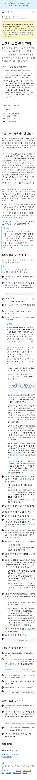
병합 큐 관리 (29, 524)
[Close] (31, 3)
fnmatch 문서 (28, 183)
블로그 (25, 773)
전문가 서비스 (17, 773)
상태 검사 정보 (28, 479)
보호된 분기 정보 (11, 224)
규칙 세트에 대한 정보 (24, 245)
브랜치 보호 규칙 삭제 (13, 700)
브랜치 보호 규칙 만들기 (14, 254)
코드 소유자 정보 (27, 420)
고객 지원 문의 (7, 757)
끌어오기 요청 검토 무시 (18, 455)
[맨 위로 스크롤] (33, 776)
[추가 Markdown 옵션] (18, 105)
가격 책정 (8, 773)
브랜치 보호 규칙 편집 (13, 648)
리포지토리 (8, 16)
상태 (3, 773)
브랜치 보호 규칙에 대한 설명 (16, 133)
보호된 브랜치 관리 (10, 18)
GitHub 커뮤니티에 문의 (10, 754)
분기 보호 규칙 (22, 18)
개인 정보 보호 (27, 771)
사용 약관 (18, 771)
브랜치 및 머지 (17, 16)
